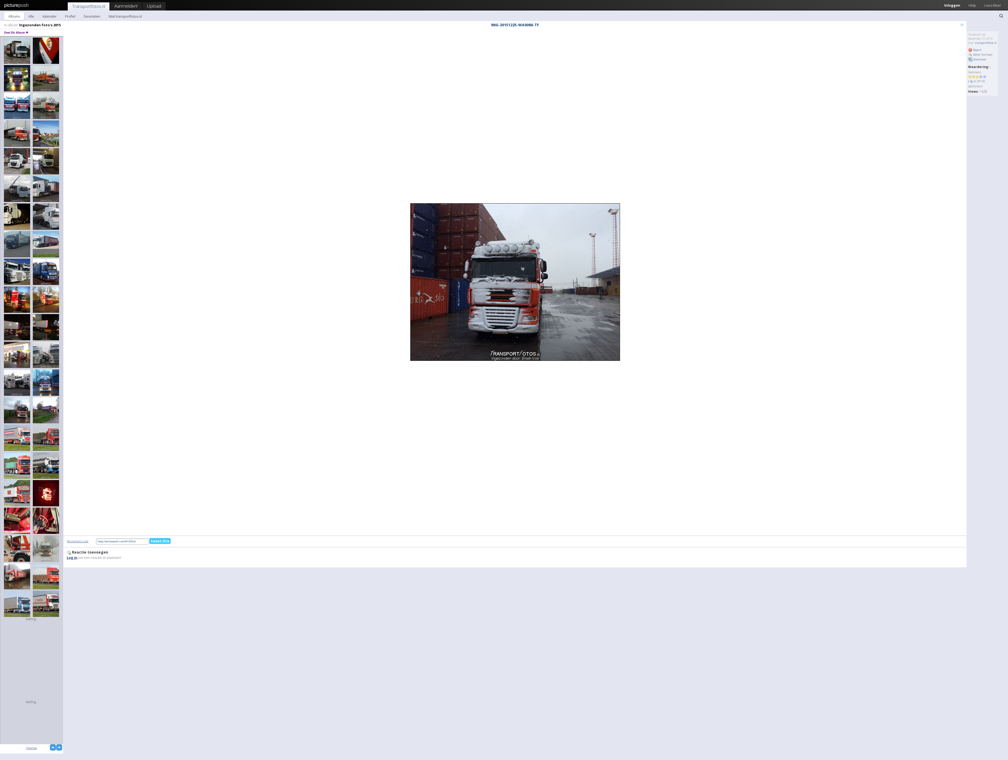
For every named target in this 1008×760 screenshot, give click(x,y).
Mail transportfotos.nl (125, 16)
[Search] (1001, 16)
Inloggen (952, 5)
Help (972, 5)
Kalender (50, 16)
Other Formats (982, 54)
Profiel (70, 16)
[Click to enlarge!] (515, 282)
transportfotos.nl (986, 43)
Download (979, 59)
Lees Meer (992, 5)
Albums (14, 16)
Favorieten (92, 16)
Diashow (31, 748)
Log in (972, 81)
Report (976, 50)
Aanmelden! (126, 6)
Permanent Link (77, 541)
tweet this (160, 541)
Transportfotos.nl (88, 6)
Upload (154, 6)
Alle (31, 16)
